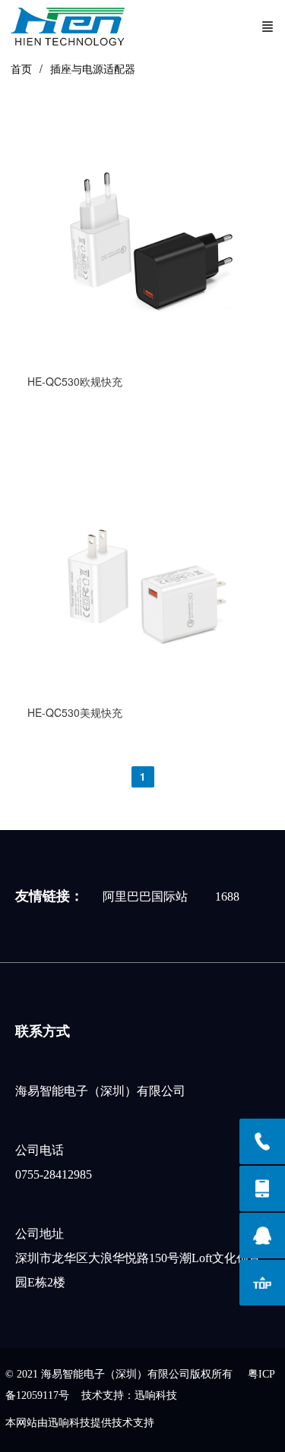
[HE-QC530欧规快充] (143, 355)
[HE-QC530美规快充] (143, 686)
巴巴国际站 (157, 896)
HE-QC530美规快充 (74, 712)
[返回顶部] (262, 1282)
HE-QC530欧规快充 (74, 381)
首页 (21, 68)
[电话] (262, 1141)
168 (224, 896)
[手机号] (262, 1188)
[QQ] (262, 1235)
